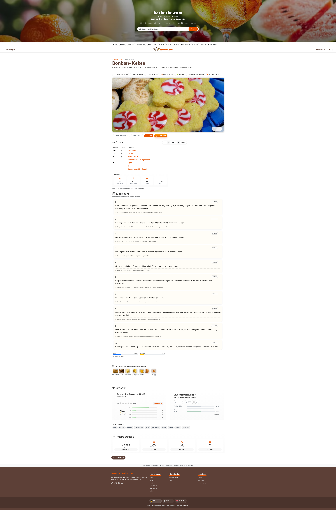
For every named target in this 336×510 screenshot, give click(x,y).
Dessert (123, 44)
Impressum (201, 480)
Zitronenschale (139, 427)
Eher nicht (180, 402)
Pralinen (196, 44)
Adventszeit (186, 427)
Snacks (204, 44)
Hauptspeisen (153, 44)
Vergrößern (218, 129)
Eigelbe (130, 163)
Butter (147, 427)
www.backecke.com (122, 473)
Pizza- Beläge (186, 44)
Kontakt (200, 477)
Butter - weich (133, 156)
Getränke (131, 44)
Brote (116, 44)
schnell (171, 427)
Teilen (149, 136)
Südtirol (178, 427)
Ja (198, 402)
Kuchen (170, 44)
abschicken (157, 403)
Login (170, 480)
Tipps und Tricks (173, 477)
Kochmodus (161, 136)
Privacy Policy (202, 483)
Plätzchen (122, 427)
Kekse (162, 44)
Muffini (177, 44)
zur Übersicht (119, 457)
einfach (164, 427)
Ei (128, 166)
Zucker (130, 153)
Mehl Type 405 (133, 150)
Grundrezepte (141, 44)
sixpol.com (186, 505)
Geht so (190, 402)
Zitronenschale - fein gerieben (139, 160)
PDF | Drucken (121, 136)
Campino (129, 427)
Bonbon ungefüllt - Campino (138, 169)
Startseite (115, 59)
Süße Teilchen (213, 44)
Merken (137, 136)
